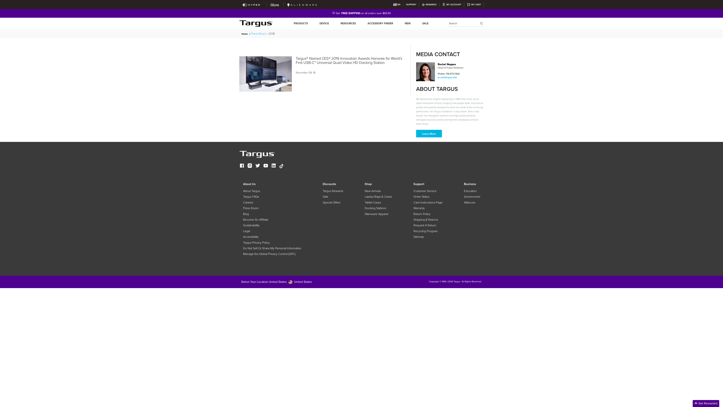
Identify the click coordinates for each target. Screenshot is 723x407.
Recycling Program (425, 231)
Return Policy (421, 214)
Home (245, 34)
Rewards (431, 4)
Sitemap (418, 237)
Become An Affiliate (255, 220)
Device (324, 23)
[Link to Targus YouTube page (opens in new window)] (265, 166)
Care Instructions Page (427, 202)
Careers (248, 202)
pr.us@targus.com (447, 77)
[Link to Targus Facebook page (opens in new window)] (242, 166)
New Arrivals (373, 191)
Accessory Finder (380, 23)
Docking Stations (375, 208)
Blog (246, 214)
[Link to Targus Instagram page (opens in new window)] (249, 166)
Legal (246, 231)
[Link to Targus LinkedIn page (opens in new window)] (273, 166)
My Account (453, 4)
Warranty (419, 208)
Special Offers (331, 202)
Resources (348, 23)
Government (472, 197)
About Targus (251, 191)
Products (301, 23)
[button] (691, 403)
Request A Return (424, 225)
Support (411, 4)
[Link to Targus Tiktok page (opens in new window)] (281, 166)
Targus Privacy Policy (256, 243)
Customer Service (424, 191)
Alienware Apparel (376, 214)
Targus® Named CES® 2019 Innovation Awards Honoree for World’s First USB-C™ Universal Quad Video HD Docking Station (349, 60)
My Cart (476, 4)
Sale (425, 23)
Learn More (429, 134)
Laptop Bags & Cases (378, 197)
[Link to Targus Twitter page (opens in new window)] (257, 166)
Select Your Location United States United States (276, 282)
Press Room (258, 33)
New (408, 23)
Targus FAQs (251, 197)
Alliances (469, 202)
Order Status (421, 197)
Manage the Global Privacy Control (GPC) (269, 254)
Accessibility (251, 237)
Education (470, 191)
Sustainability (251, 225)
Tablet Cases (373, 202)
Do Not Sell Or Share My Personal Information (272, 248)
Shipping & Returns (425, 220)
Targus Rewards (333, 191)
